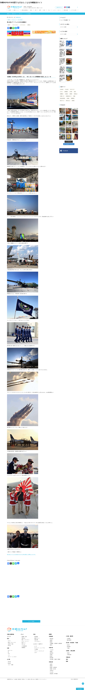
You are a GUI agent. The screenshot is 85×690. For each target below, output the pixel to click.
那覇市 (9, 19)
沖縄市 (51, 651)
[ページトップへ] (83, 683)
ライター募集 (27, 679)
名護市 (51, 664)
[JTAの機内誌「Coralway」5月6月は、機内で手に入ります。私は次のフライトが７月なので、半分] (68, 130)
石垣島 (68, 98)
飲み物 (9, 663)
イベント (9, 636)
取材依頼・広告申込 (21, 679)
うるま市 (51, 649)
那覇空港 (72, 98)
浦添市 (51, 644)
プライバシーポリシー (43, 679)
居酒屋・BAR (24, 636)
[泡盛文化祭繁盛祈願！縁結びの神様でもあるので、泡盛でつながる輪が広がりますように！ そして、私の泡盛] (62, 124)
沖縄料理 (23, 647)
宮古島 (66, 93)
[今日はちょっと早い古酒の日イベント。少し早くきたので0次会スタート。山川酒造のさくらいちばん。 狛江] (62, 111)
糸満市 (51, 640)
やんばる (66, 89)
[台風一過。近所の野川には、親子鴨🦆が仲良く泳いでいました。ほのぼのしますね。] (62, 130)
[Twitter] (67, 7)
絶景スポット (37, 638)
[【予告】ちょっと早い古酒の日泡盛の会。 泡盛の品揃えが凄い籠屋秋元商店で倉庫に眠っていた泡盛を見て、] (75, 111)
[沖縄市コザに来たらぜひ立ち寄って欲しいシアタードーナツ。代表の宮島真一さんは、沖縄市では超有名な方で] (62, 117)
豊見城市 (51, 638)
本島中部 (51, 647)
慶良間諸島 (69, 640)
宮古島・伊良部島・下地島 (72, 642)
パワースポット (37, 641)
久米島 (71, 91)
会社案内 (15, 679)
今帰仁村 (51, 670)
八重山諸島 (69, 654)
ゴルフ (35, 652)
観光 (31, 10)
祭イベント (14, 19)
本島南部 (51, 636)
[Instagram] (65, 7)
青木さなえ (68, 100)
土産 (35, 10)
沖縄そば (75, 93)
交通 (40, 10)
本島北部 (51, 661)
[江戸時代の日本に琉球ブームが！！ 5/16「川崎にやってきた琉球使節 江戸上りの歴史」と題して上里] (75, 137)
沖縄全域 (68, 657)
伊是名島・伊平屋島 (54, 673)
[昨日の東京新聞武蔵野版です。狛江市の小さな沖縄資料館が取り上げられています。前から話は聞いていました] (75, 124)
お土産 (8, 659)
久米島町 (68, 638)
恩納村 (51, 665)
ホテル (61, 91)
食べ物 (9, 645)
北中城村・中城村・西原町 (55, 659)
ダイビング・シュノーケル (39, 647)
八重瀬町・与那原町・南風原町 (56, 643)
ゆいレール (72, 89)
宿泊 (44, 10)
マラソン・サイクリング (39, 650)
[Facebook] (69, 7)
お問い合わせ (32, 679)
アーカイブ (61, 20)
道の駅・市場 (10, 643)
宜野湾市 (51, 653)
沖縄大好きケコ (68, 96)
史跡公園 (36, 639)
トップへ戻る (31, 621)
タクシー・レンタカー (12, 656)
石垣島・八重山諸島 (70, 650)
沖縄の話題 (66, 10)
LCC (9, 653)
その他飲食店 (24, 646)
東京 (67, 659)
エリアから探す (74, 10)
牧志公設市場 (62, 98)
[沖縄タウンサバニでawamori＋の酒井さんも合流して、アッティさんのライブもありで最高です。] (68, 111)
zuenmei (61, 89)
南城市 (51, 641)
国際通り (61, 93)
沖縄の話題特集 (25, 10)
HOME (9, 10)
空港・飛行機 (20, 19)
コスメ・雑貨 (10, 664)
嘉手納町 (51, 657)
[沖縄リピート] (15, 7)
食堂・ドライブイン (25, 639)
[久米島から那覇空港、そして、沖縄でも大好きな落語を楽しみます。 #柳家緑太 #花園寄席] (68, 117)
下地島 (68, 648)
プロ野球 (36, 649)
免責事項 (36, 679)
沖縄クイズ (62, 96)
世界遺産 (66, 91)
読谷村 (51, 656)
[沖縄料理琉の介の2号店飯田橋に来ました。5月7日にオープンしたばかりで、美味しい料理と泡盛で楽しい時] (75, 130)
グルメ (49, 10)
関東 (67, 661)
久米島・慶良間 (69, 636)
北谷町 (51, 654)
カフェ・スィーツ (25, 641)
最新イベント (16, 10)
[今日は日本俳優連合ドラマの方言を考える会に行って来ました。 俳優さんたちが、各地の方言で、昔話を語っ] (68, 124)
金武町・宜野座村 (53, 667)
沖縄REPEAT (18, 17)
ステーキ (23, 644)
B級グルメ (24, 642)
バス (9, 655)
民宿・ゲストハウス (12, 642)
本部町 (71, 93)
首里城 (73, 100)
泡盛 (74, 96)
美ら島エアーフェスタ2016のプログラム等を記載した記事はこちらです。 (21, 554)
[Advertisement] (31, 580)
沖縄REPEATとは (59, 7)
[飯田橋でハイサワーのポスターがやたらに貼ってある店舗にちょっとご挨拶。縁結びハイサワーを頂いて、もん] (62, 137)
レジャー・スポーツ (57, 10)
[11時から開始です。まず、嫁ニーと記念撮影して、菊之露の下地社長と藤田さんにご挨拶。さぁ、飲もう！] (68, 137)
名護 (75, 91)
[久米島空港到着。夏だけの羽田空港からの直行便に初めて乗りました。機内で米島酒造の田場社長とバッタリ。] (75, 117)
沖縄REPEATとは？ (10, 679)
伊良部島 (68, 646)
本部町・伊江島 (53, 668)
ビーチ (35, 646)
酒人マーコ (62, 100)
